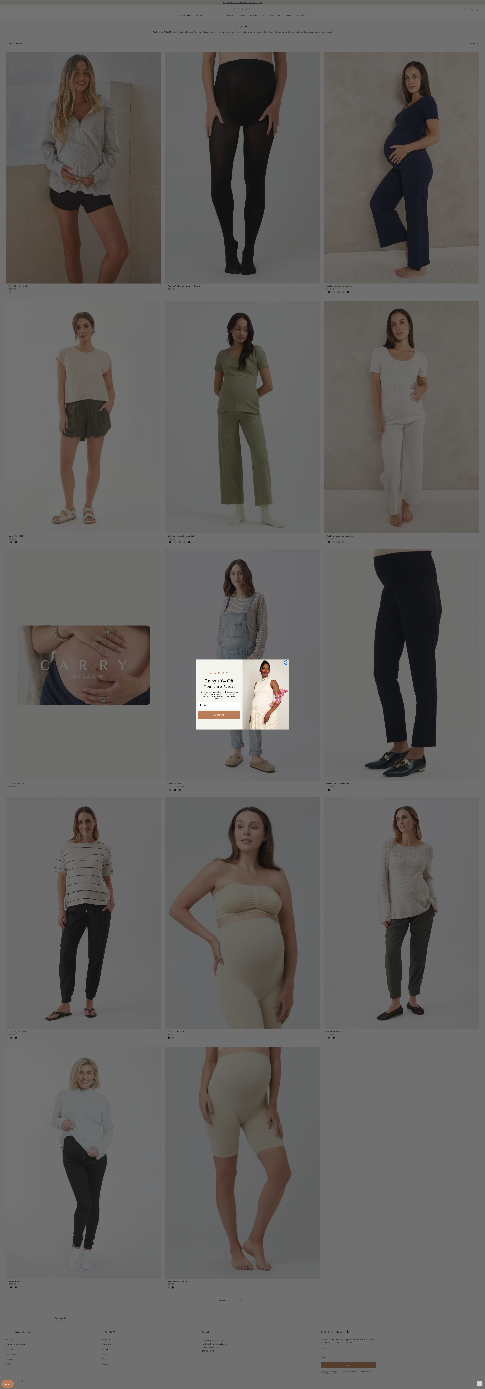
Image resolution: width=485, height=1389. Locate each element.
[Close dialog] (286, 662)
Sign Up (219, 715)
